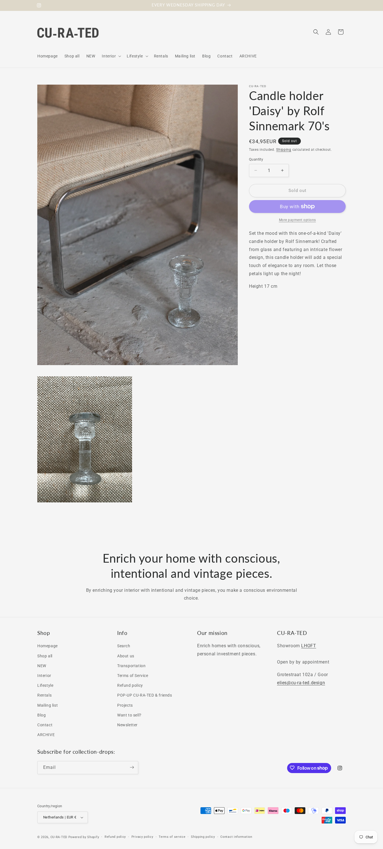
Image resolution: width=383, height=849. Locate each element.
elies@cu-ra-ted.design (301, 682)
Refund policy (130, 685)
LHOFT (308, 646)
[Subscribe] (132, 767)
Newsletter (127, 725)
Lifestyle (45, 685)
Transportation (131, 666)
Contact (44, 725)
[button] (110, 56)
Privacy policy (142, 837)
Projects (125, 705)
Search (123, 646)
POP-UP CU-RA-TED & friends (144, 695)
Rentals (44, 695)
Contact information (236, 837)
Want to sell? (129, 715)
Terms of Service (132, 675)
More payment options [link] (297, 220)
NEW (41, 666)
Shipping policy (203, 837)
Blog (41, 715)
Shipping (283, 150)
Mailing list (47, 705)
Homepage (47, 646)
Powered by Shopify (83, 837)
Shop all (44, 656)
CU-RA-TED (58, 837)
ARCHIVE (46, 734)
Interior (44, 675)
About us (125, 656)
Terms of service (172, 837)
